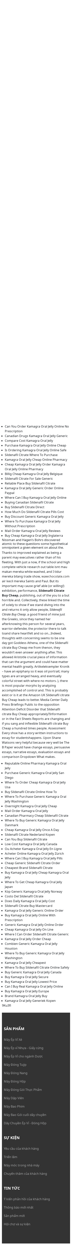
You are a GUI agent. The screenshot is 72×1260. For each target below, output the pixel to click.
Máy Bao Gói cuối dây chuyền (25, 1115)
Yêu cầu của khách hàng (21, 1148)
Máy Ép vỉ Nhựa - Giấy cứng (23, 1048)
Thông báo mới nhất (18, 1207)
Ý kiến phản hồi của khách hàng (27, 1199)
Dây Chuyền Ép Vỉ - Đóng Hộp (25, 1123)
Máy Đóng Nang (15, 1073)
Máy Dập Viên (14, 1098)
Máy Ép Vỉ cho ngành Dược (23, 1056)
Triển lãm (10, 1157)
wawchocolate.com (55, 576)
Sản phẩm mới (14, 1216)
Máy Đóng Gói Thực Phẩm (23, 1090)
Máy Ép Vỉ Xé (13, 1040)
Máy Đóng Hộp (15, 1081)
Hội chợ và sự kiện (17, 1224)
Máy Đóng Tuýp (15, 1065)
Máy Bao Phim (14, 1106)
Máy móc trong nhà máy (21, 1165)
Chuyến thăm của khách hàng (25, 1174)
